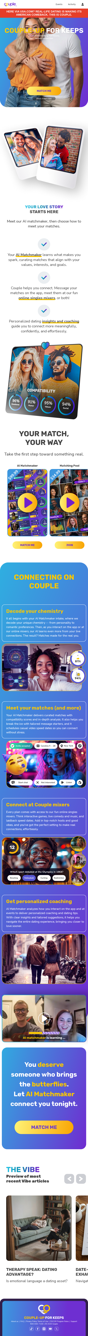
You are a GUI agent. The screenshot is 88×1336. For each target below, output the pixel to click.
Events (59, 4)
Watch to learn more (44, 98)
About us (14, 1321)
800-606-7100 (36, 1324)
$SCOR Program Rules (59, 1321)
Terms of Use (43, 1321)
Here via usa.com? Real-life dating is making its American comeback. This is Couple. (44, 13)
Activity (72, 4)
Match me (44, 91)
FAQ (22, 1321)
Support (74, 1321)
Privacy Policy (31, 1321)
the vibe (23, 1169)
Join (69, 545)
